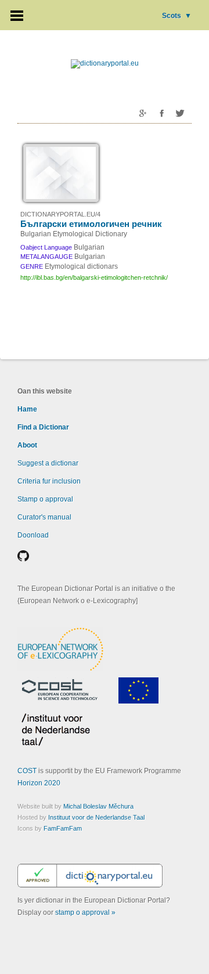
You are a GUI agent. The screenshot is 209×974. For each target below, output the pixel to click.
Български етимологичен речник (91, 224)
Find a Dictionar (43, 427)
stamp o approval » (85, 912)
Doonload (33, 535)
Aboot (27, 445)
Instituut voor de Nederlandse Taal (96, 817)
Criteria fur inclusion (49, 481)
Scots (177, 16)
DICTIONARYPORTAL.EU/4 (60, 214)
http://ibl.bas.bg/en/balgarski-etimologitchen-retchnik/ (94, 277)
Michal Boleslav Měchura (98, 806)
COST (27, 771)
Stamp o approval (45, 499)
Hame (27, 409)
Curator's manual (44, 517)
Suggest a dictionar (47, 463)
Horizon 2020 (38, 783)
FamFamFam (63, 828)
